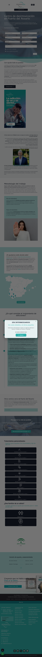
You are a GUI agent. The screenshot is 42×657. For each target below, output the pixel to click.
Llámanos (21, 335)
